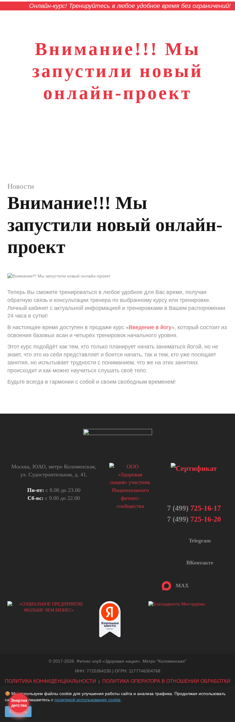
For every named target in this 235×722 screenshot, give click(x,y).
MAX (181, 585)
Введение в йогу (150, 327)
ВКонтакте (199, 563)
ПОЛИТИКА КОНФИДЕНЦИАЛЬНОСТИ (50, 681)
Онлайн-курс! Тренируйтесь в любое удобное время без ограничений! (122, 5)
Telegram (199, 541)
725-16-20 (194, 519)
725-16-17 (194, 508)
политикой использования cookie (87, 699)
